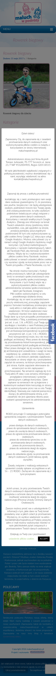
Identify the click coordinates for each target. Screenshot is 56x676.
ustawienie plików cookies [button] (21, 539)
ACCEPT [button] (44, 539)
